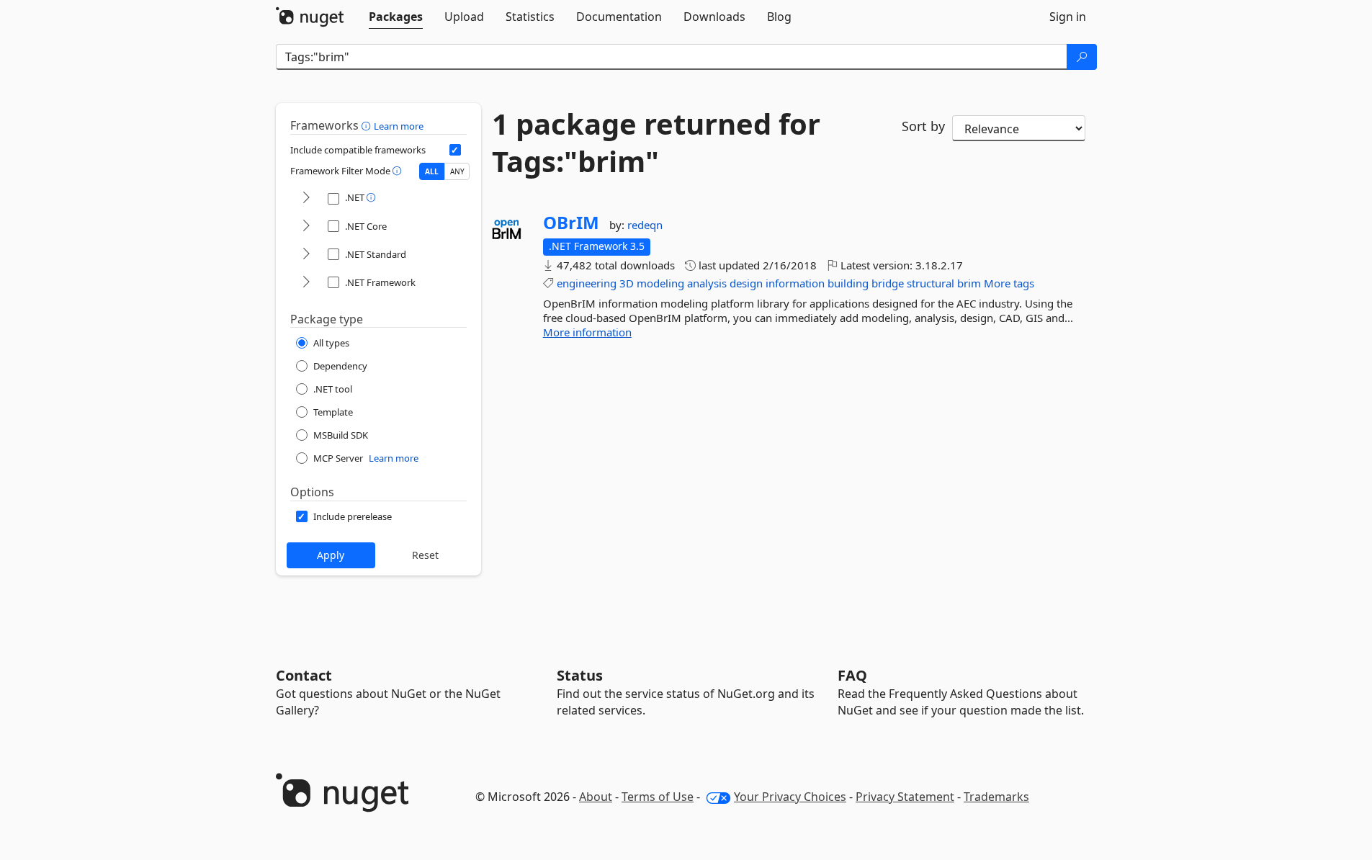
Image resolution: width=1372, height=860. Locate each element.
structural (930, 283)
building (848, 283)
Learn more (398, 126)
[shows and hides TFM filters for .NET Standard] (306, 255)
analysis (707, 283)
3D (626, 283)
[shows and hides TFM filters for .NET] (306, 198)
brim (969, 283)
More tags (1009, 283)
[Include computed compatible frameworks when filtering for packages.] (455, 149)
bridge (887, 283)
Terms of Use (658, 797)
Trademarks (996, 797)
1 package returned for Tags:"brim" (656, 142)
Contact (304, 675)
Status (580, 675)
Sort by (923, 126)
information (795, 283)
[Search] (1082, 57)
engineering (586, 283)
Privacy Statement (905, 797)
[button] (368, 125)
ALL (432, 171)
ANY (457, 171)
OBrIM (571, 222)
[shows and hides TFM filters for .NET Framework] (306, 283)
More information (587, 332)
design (746, 283)
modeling (660, 283)
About (595, 797)
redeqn (645, 225)
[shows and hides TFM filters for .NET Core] (306, 226)
